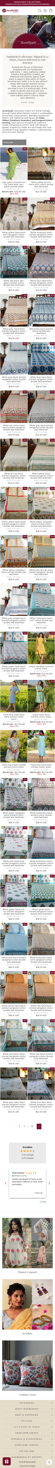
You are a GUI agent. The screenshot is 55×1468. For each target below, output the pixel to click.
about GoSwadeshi (27, 1409)
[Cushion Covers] (27, 1365)
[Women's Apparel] (27, 1243)
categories (26, 1403)
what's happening (26, 1415)
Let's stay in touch (27, 1427)
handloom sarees (26, 1433)
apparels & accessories (27, 1439)
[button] (6, 1183)
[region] (27, 1183)
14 (32, 1126)
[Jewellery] (27, 1304)
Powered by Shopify (27, 1466)
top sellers (27, 1451)
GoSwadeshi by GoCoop (27, 1457)
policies (26, 1421)
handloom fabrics (27, 1445)
